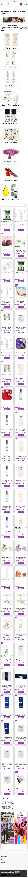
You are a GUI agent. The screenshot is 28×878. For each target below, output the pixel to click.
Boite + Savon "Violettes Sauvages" (21, 353)
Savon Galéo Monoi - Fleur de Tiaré (21, 609)
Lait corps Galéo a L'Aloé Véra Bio (7, 660)
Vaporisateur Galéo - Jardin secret (7, 353)
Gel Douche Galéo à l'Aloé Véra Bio (21, 635)
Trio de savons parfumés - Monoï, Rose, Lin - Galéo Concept (21, 686)
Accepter (4, 875)
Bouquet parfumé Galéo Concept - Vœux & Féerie (7, 738)
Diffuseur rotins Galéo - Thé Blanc (21, 379)
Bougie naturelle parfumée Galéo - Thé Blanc (7, 789)
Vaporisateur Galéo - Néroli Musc (7, 481)
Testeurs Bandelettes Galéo (7, 808)
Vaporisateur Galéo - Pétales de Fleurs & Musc (7, 507)
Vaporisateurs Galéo (6, 806)
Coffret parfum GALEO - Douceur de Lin (7, 328)
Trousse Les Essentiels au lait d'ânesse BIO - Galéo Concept (7, 686)
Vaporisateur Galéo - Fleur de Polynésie (7, 302)
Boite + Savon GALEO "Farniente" (21, 302)
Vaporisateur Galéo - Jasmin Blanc (21, 404)
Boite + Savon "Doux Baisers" (7, 404)
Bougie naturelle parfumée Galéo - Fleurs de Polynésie (21, 764)
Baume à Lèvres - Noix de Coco (7, 558)
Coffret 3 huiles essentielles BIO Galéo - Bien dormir (7, 225)
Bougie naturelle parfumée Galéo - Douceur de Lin (21, 738)
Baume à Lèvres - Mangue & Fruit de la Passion (21, 584)
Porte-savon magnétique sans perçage (21, 789)
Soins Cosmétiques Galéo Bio (8, 803)
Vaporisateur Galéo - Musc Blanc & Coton (7, 456)
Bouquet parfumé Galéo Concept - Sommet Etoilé (21, 713)
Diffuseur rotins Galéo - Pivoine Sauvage (21, 481)
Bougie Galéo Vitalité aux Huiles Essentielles (21, 251)
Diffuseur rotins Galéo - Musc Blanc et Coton (21, 660)
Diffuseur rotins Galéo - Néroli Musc (21, 507)
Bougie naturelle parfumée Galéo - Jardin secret (21, 328)
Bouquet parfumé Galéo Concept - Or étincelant (7, 713)
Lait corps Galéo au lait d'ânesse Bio (7, 584)
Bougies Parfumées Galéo (7, 802)
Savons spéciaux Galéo (6, 807)
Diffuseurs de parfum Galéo (7, 801)
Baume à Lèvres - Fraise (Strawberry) (21, 558)
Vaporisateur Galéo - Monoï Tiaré (7, 430)
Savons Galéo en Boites (6, 804)
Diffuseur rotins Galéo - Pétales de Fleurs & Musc (21, 456)
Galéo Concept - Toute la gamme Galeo (8, 798)
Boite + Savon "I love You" (7, 251)
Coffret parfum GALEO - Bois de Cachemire (7, 379)
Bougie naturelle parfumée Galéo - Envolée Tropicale (7, 764)
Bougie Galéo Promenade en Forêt (7, 276)
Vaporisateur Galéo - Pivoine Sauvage (7, 532)
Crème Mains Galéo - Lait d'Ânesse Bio (21, 532)
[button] (2, 828)
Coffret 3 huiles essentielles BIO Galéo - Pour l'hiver (21, 276)
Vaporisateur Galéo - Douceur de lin (21, 225)
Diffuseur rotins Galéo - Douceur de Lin (21, 430)
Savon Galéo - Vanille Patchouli (7, 635)
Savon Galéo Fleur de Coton (7, 609)
